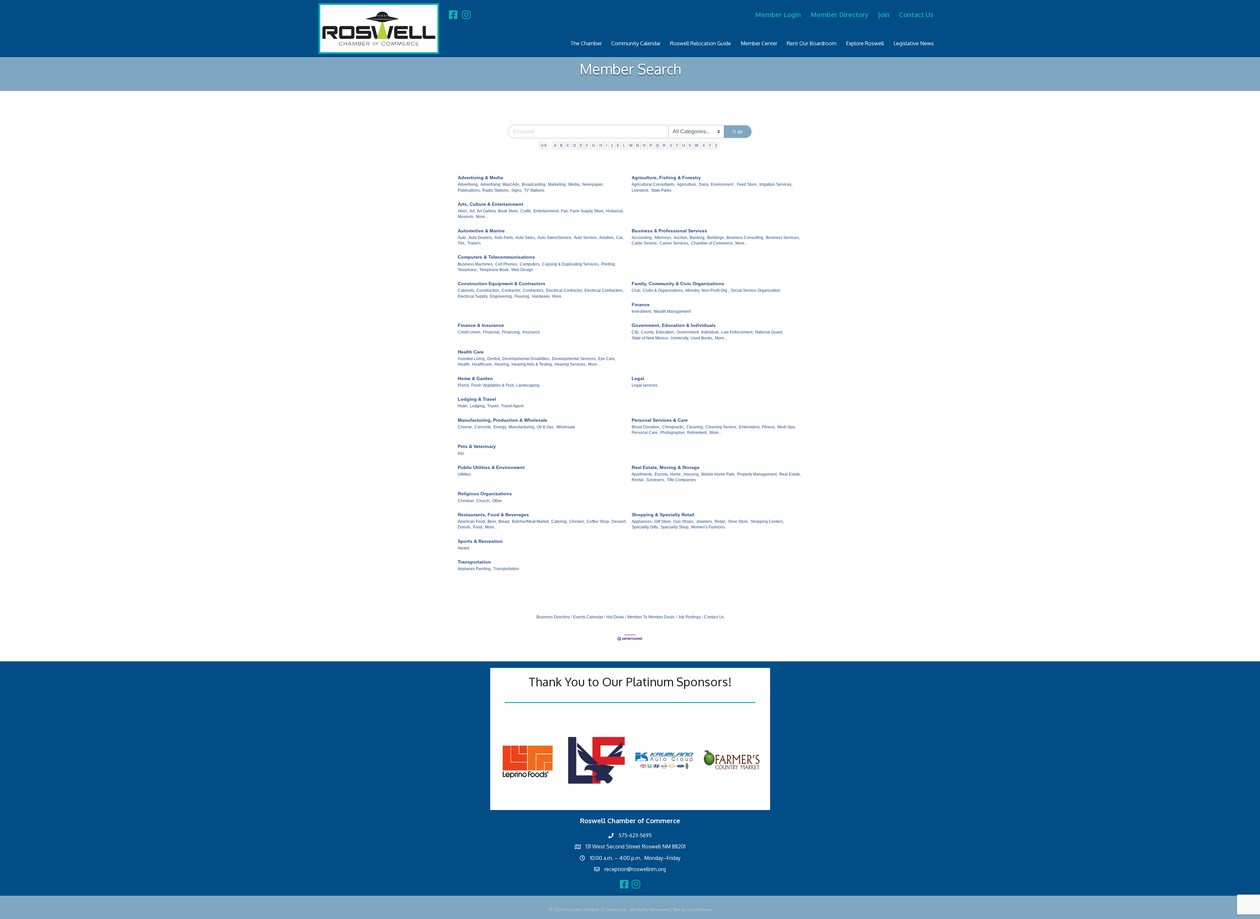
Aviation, (607, 237)
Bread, (504, 521)
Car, (619, 237)
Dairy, (704, 184)
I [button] (606, 145)
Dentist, (494, 358)
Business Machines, (476, 264)
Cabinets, (466, 290)
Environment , (723, 184)
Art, (472, 211)
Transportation (474, 562)
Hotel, (463, 406)
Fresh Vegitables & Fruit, (492, 385)
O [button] (644, 145)
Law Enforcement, (737, 332)
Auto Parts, (504, 237)
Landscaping (527, 385)
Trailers (474, 243)
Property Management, (757, 474)
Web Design (522, 269)
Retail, (720, 521)
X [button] (704, 145)
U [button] (683, 145)
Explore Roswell (865, 43)
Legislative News (913, 43)
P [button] (651, 145)
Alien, (463, 211)
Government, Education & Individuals (674, 325)
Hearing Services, (570, 364)
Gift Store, (663, 521)
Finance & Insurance (481, 325)
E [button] (581, 145)
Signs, (516, 190)
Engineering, (501, 296)
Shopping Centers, (767, 521)
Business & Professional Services (669, 230)
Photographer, (672, 432)
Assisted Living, (472, 358)
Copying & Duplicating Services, (570, 264)
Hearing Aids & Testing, (532, 364)
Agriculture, (687, 184)
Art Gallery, (486, 211)
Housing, (691, 474)
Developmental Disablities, (526, 358)
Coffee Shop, (598, 521)
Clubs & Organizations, (663, 290)
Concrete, (483, 427)
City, (635, 332)
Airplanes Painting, (475, 568)
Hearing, (502, 364)
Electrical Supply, (473, 296)
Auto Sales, (525, 237)
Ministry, (692, 290)
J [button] (612, 145)
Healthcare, (482, 364)
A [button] (555, 145)
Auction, (681, 237)
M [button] (630, 145)
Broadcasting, (534, 184)
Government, (688, 332)
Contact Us (916, 14)
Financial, (491, 332)
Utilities (464, 474)
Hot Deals (615, 617)
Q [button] (657, 145)
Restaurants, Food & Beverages (493, 514)
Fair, (565, 211)
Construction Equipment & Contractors (501, 283)
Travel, (493, 406)
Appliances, (642, 521)
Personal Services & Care (660, 420)
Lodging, (478, 406)
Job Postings (689, 617)
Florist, (464, 385)
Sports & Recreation (480, 541)
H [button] (600, 145)
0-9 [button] (543, 145)
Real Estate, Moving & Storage (666, 467)
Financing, (511, 332)
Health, (464, 364)
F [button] (587, 145)
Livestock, (640, 190)
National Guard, (769, 332)
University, (680, 338)
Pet (461, 453)
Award (463, 548)
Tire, (462, 243)
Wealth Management (672, 311)
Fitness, (769, 427)
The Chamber (586, 43)
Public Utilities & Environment (491, 467)
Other (497, 501)
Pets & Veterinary (477, 446)
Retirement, (697, 432)
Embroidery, (749, 427)
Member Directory (839, 14)
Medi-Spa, (786, 427)
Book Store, (508, 211)
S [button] (671, 145)
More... (482, 216)
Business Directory (553, 617)
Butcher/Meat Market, (531, 521)
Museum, (466, 216)
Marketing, (557, 184)
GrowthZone (699, 909)
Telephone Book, (494, 269)
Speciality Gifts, (645, 527)
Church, (483, 501)
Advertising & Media (480, 177)
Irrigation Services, (775, 184)
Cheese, (465, 427)
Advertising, (468, 184)
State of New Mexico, (650, 338)
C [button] (568, 145)
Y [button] (710, 145)
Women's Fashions (708, 527)
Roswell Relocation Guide (700, 43)
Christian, (466, 501)
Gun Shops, (683, 521)
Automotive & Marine (481, 230)
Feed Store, (747, 184)
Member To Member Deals (651, 617)
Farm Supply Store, (587, 211)
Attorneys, (663, 237)
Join (884, 14)
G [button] (593, 145)
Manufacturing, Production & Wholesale (502, 420)
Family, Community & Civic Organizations (678, 283)
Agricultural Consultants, (653, 184)
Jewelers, (704, 521)
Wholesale (565, 427)
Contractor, (511, 290)
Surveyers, (655, 480)
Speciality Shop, (675, 527)
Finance (641, 304)
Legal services (645, 385)
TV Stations (534, 190)
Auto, (462, 237)
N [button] (637, 145)
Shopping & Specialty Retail (663, 514)
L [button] (624, 145)
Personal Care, (645, 432)
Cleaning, (695, 427)
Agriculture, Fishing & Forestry (666, 177)
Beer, (492, 521)
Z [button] (716, 145)
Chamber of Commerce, (712, 243)
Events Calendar (588, 617)
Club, (636, 290)
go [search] (740, 131)
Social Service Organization (755, 290)
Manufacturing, (522, 427)
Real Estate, (790, 474)
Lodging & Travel (477, 399)
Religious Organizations (485, 493)
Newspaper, (592, 184)
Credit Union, (469, 332)
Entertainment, (546, 211)
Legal (638, 378)
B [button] (561, 145)
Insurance (531, 332)
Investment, (642, 311)
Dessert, (619, 521)
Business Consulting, (745, 237)
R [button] (664, 145)
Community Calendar (636, 43)
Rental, (638, 480)
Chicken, (577, 521)
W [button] (696, 145)
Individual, (710, 332)
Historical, (615, 211)
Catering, (559, 521)
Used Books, (702, 338)
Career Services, (674, 243)
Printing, (608, 264)
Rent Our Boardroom (811, 43)
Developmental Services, (574, 358)
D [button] (574, 145)
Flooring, (522, 296)
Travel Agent (512, 406)
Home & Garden (475, 378)
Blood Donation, (646, 427)
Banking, (697, 237)
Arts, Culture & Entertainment (490, 204)
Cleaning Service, (721, 427)
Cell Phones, (506, 264)
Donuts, (465, 527)
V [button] (690, 145)
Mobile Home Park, (718, 474)
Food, (478, 527)
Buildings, (716, 237)
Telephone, (468, 269)
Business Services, (783, 237)
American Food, (472, 521)
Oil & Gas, (546, 427)
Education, (665, 332)
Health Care (471, 351)
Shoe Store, (738, 521)
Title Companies (681, 480)
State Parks (661, 190)
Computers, (530, 264)
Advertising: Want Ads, (500, 184)
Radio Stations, (496, 190)
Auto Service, (586, 237)
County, (647, 332)
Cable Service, (645, 243)
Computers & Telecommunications (496, 257)
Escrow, (661, 474)
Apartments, (642, 474)
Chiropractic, (673, 427)
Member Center (759, 43)
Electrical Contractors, (603, 290)
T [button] (677, 145)
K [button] (618, 145)
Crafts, (526, 211)
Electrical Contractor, (564, 290)
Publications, (469, 190)
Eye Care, (607, 358)
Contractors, (533, 290)
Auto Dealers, (481, 237)
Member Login (778, 14)
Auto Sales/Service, (554, 237)
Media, (574, 184)
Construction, (488, 290)
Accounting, (642, 237)
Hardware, (541, 296)
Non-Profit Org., (715, 290)
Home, (676, 474)
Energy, (500, 427)
